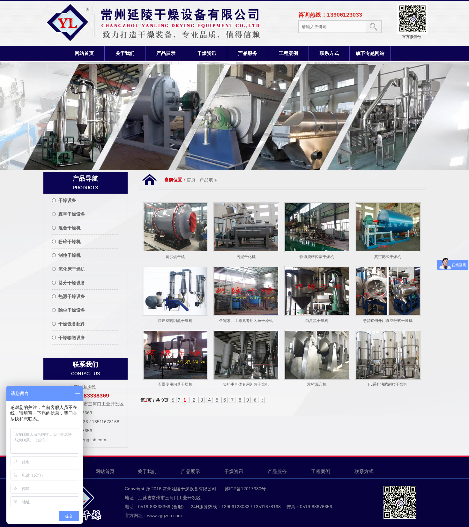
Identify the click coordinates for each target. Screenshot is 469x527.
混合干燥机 (69, 227)
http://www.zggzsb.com (83, 439)
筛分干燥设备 (71, 282)
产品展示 (165, 53)
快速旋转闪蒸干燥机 (317, 257)
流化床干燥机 (71, 268)
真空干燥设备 (71, 214)
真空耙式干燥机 (387, 257)
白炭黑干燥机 (316, 320)
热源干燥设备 (71, 296)
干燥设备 (67, 200)
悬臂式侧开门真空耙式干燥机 (388, 320)
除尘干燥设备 (71, 310)
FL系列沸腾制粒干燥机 (387, 384)
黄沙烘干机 (175, 257)
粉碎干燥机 (69, 241)
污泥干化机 (246, 257)
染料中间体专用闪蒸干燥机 (246, 384)
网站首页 (84, 53)
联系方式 (329, 53)
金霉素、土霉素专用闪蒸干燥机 (246, 320)
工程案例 (288, 53)
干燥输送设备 (71, 337)
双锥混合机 (316, 384)
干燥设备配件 (71, 323)
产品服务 (247, 53)
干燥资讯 (206, 53)
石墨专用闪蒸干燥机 (175, 384)
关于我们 (125, 53)
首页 (191, 179)
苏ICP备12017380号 (244, 488)
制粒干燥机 (69, 255)
